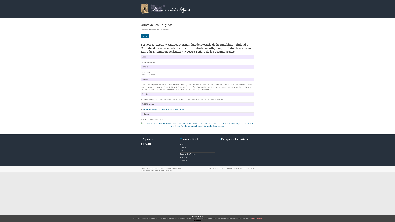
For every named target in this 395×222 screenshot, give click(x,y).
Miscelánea (183, 160)
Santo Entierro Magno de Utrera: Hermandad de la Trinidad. (163, 110)
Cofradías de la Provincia (188, 154)
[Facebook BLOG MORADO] (142, 145)
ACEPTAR (197, 220)
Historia (182, 151)
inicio (182, 144)
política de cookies (257, 218)
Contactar (183, 147)
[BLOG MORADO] (145, 145)
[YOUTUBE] (149, 145)
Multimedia (183, 157)
